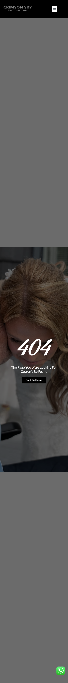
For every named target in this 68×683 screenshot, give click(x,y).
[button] (54, 9)
